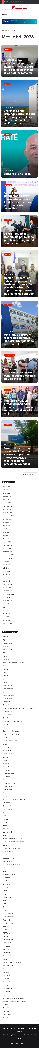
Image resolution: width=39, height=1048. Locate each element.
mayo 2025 (7, 535)
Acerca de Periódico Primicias (26, 1035)
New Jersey (7, 897)
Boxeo (5, 672)
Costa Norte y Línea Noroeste (13, 721)
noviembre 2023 (8, 594)
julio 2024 (6, 568)
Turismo (5, 985)
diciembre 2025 (8, 512)
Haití (4, 816)
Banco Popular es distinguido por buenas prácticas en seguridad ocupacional (19, 238)
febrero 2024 (7, 584)
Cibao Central (7, 685)
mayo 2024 (7, 574)
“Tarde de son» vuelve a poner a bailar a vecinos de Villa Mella (19, 376)
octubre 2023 (7, 597)
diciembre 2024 (8, 552)
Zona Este (6, 1008)
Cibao (5, 682)
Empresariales (7, 770)
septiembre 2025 (8, 522)
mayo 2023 (7, 613)
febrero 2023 (7, 623)
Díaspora (6, 737)
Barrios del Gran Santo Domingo (13, 662)
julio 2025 (6, 529)
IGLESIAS (6, 825)
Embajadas (6, 767)
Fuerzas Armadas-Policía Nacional (14, 799)
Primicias (6, 936)
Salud (5, 959)
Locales (5, 855)
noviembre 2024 (8, 555)
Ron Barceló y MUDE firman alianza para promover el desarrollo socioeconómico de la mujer (18, 407)
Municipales (7, 884)
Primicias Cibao (8, 939)
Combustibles (7, 698)
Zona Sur (6, 1018)
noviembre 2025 (8, 516)
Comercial (6, 702)
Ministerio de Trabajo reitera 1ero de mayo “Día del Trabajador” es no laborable (19, 339)
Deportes (6, 728)
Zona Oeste (7, 1014)
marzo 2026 (7, 503)
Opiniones (6, 907)
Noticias (5, 904)
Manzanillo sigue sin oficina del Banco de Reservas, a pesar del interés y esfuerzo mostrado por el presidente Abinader (17, 456)
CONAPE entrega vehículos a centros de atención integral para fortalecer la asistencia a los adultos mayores (18, 67)
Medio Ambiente (8, 858)
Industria (6, 829)
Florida (5, 796)
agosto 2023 (7, 604)
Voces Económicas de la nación (13, 998)
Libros (5, 845)
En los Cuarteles (8, 773)
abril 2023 (6, 617)
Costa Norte (7, 718)
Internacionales (8, 832)
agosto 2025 (7, 525)
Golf (4, 812)
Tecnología (6, 975)
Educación (6, 760)
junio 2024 (6, 571)
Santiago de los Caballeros (12, 962)
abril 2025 (6, 539)
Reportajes (6, 952)
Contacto (19, 1038)
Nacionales (6, 890)
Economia (6, 747)
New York (6, 900)
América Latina (8, 649)
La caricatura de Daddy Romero (13, 842)
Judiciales (6, 835)
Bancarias (6, 659)
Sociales (6, 972)
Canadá (5, 675)
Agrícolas (6, 640)
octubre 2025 (7, 519)
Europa (5, 793)
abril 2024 (6, 578)
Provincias (6, 946)
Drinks (5, 744)
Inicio (5, 30)
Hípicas (5, 819)
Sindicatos (6, 969)
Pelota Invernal (8, 923)
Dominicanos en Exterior (11, 741)
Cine (4, 692)
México (5, 868)
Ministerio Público (9, 874)
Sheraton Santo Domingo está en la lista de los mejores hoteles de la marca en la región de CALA (19, 117)
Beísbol (5, 669)
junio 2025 (6, 532)
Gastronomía (7, 806)
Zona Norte (7, 1011)
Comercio (6, 705)
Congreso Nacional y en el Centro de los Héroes (19, 708)
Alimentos (6, 646)
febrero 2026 (7, 506)
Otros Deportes (8, 913)
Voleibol (5, 1005)
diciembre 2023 (8, 591)
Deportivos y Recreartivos (11, 731)
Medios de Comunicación (11, 864)
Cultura (5, 724)
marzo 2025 (7, 542)
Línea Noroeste (8, 851)
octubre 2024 (7, 558)
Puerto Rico (7, 949)
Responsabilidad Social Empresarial (14, 956)
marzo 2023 (7, 620)
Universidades (7, 988)
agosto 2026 (7, 486)
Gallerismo (6, 803)
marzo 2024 (7, 581)
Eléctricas (6, 763)
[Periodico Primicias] (19, 8)
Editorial (5, 757)
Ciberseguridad (8, 688)
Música (5, 887)
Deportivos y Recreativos (11, 734)
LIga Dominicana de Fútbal (12, 848)
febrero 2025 (7, 545)
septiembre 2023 (8, 600)
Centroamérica (8, 679)
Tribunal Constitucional (10, 982)
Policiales (6, 926)
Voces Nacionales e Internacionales (15, 1001)
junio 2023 (6, 610)
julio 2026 (6, 490)
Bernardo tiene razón (17, 174)
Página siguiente (28, 474)
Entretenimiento (8, 780)
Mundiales (6, 877)
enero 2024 (7, 587)
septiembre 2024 (8, 561)
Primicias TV (7, 943)
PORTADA (6, 933)
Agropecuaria (7, 643)
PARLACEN (6, 920)
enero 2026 (7, 509)
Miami (5, 871)
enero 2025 (7, 548)
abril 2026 (6, 499)
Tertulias (6, 978)
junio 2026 (6, 493)
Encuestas (6, 776)
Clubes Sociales (8, 695)
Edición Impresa (8, 754)
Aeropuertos (7, 636)
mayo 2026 (7, 496)
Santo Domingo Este (10, 965)
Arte (4, 653)
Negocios (6, 894)
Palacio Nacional (8, 917)
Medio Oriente (7, 861)
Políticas (6, 930)
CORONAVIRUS (8, 715)
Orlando (5, 910)
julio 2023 (6, 607)
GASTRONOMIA (8, 809)
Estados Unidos (8, 786)
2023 (9, 30)
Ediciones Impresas (9, 1035)
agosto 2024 (7, 565)
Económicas (7, 750)
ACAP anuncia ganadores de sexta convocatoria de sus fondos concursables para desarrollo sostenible (17, 200)
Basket (5, 666)
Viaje (4, 995)
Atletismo (6, 656)
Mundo (5, 881)
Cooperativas (7, 711)
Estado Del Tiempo (9, 783)
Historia (5, 822)
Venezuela (6, 992)
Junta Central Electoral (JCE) (12, 838)
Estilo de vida (7, 789)
